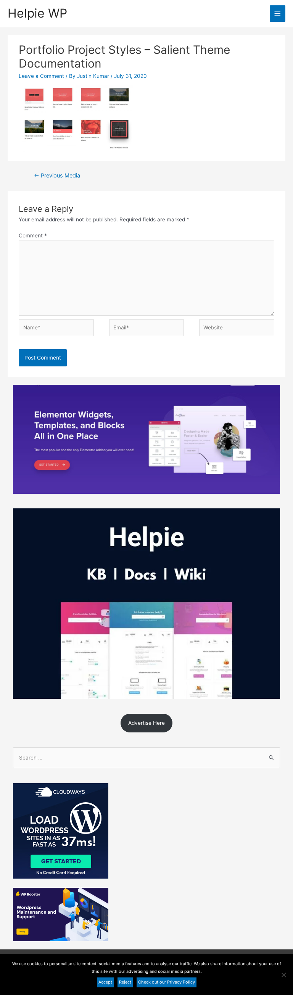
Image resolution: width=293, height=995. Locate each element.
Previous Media (57, 175)
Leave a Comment (41, 76)
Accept (105, 982)
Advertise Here (146, 723)
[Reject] (283, 975)
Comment (33, 235)
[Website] (236, 329)
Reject (125, 982)
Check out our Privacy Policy (166, 982)
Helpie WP (37, 13)
